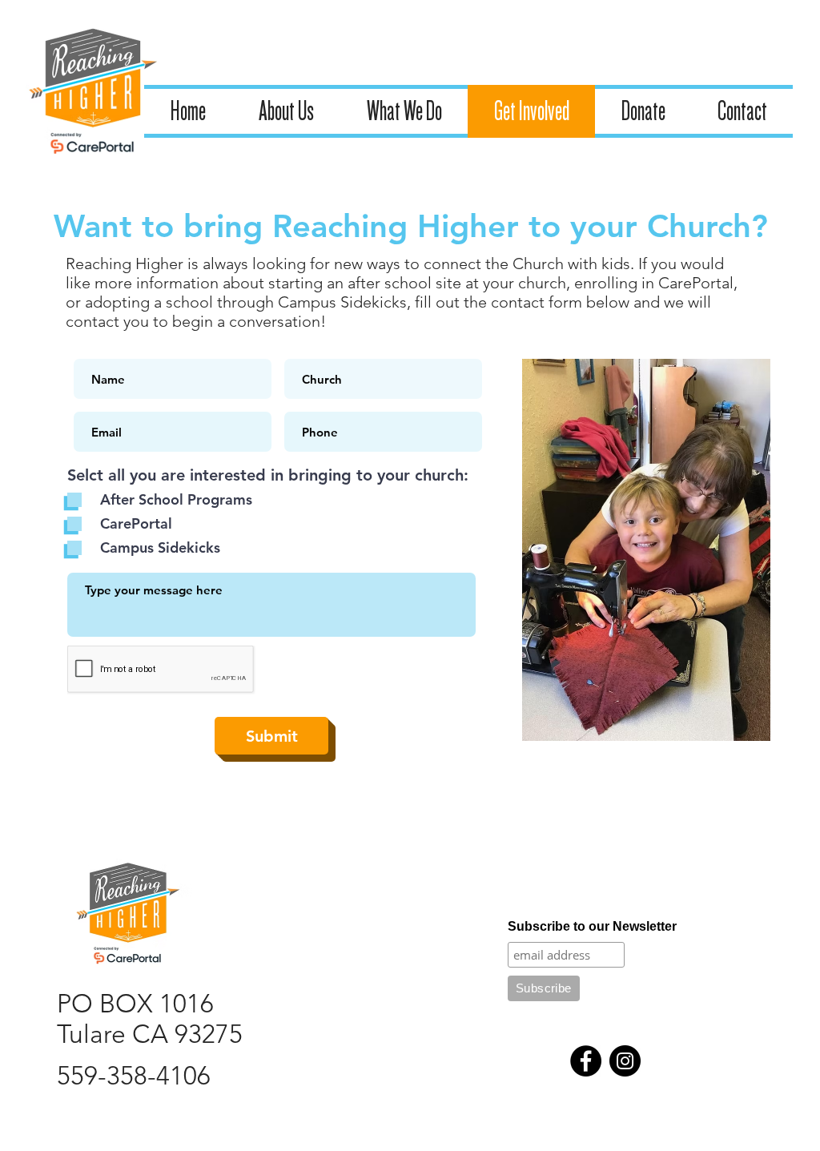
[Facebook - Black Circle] (585, 1061)
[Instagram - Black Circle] (625, 1061)
